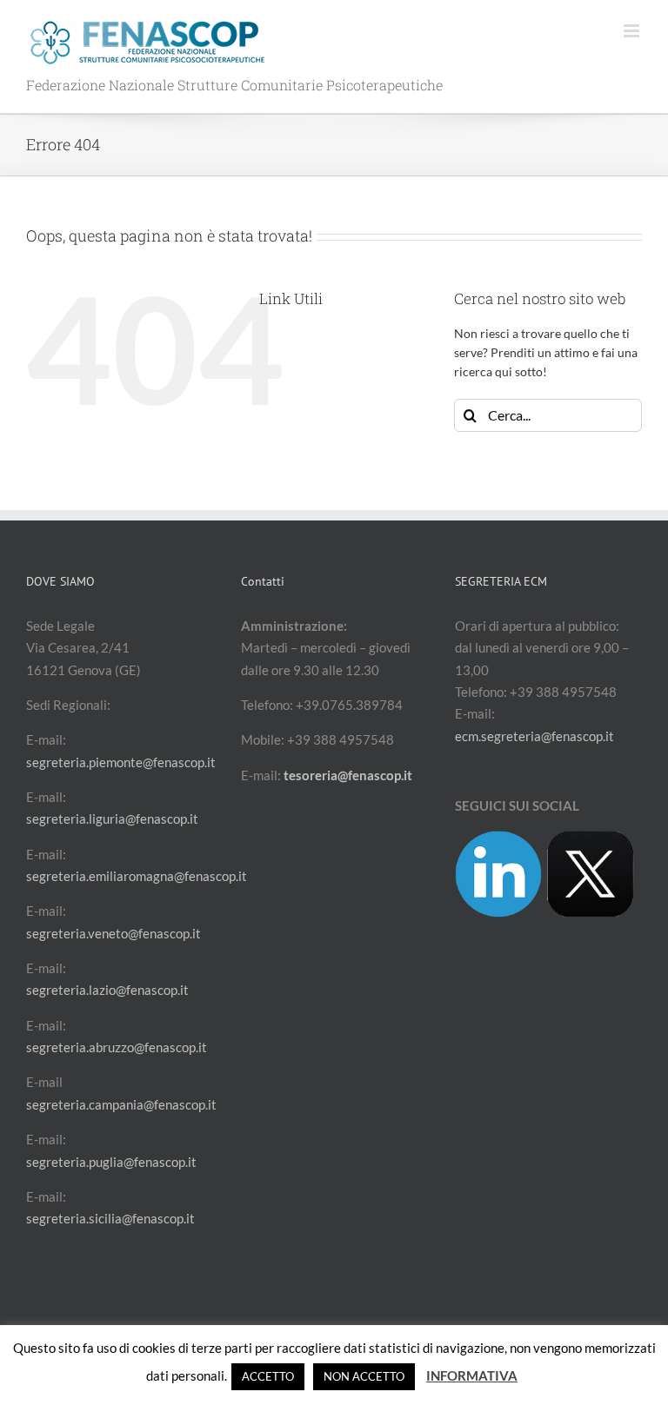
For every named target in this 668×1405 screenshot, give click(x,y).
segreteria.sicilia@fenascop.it (110, 1218)
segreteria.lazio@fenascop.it (107, 989)
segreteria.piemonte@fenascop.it (121, 762)
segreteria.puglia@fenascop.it (111, 1162)
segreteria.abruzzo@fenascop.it (116, 1047)
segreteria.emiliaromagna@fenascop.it (136, 876)
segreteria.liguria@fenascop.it (112, 818)
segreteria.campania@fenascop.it (121, 1104)
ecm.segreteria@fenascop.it (534, 736)
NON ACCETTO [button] (364, 1376)
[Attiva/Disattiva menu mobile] (633, 31)
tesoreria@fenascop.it (348, 775)
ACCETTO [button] (268, 1376)
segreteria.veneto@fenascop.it (113, 933)
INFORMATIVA (472, 1375)
